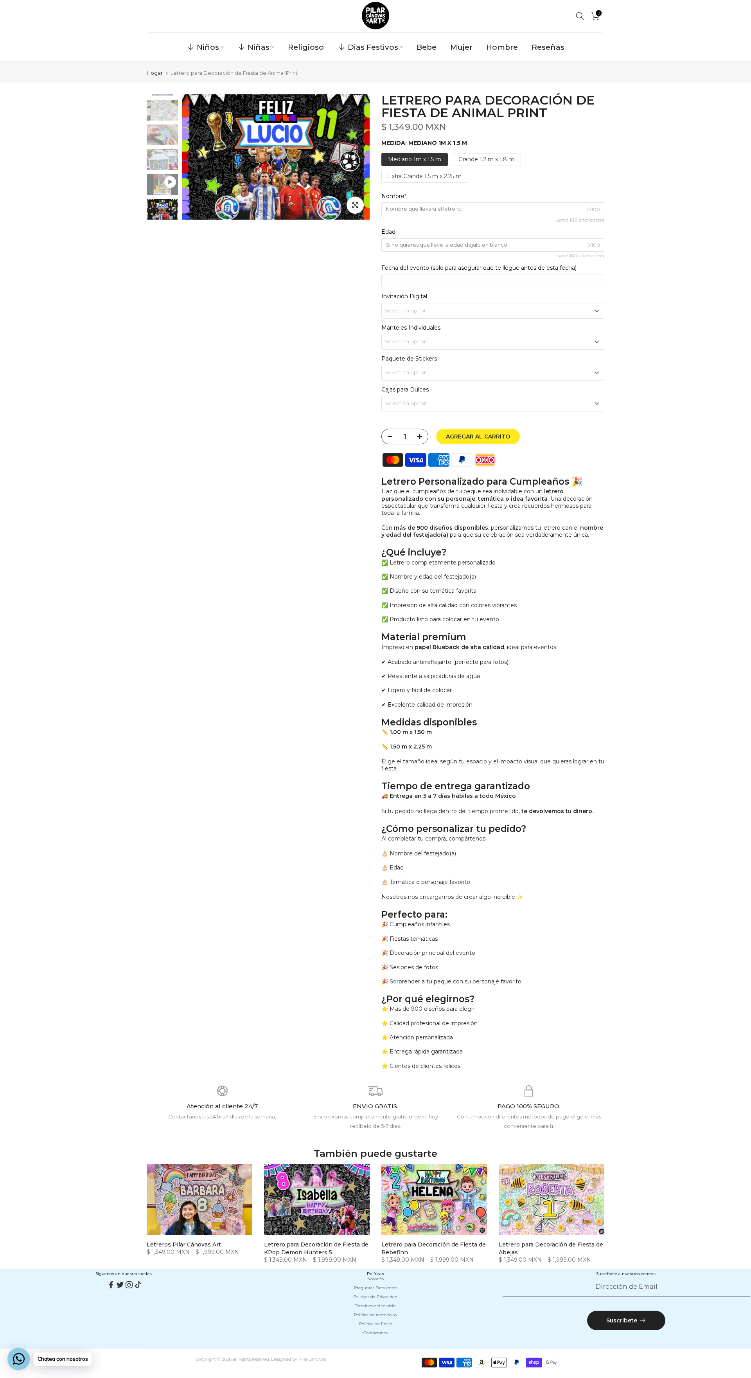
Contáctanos (375, 1332)
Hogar (155, 73)
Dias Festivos (373, 47)
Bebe (427, 47)
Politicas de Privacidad (375, 1296)
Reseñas (548, 47)
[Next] (356, 157)
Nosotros (375, 1278)
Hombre (502, 47)
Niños (208, 47)
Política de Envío (375, 1323)
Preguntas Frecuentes (375, 1287)
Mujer (461, 47)
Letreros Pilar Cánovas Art (184, 1244)
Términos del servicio (375, 1305)
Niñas (258, 47)
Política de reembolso (375, 1314)
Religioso (306, 47)
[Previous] (195, 157)
